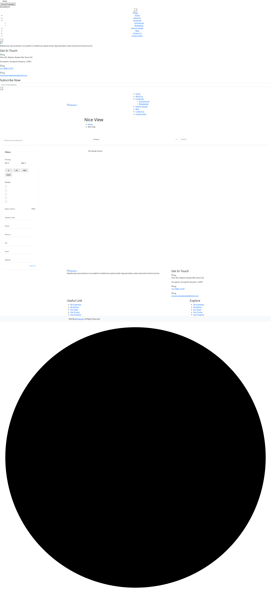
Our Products (75, 315)
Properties (137, 20)
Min (6, 163)
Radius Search (10, 209)
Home (137, 15)
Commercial (139, 23)
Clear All (32, 266)
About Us (137, 18)
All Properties (75, 304)
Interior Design (137, 28)
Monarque (79, 319)
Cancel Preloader (8, 4)
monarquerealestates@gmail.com (13, 75)
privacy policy (137, 36)
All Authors (74, 307)
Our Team (74, 309)
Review (7, 182)
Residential (139, 25)
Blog (137, 31)
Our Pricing (75, 312)
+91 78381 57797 (6, 68)
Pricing (7, 159)
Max (22, 163)
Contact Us (137, 33)
